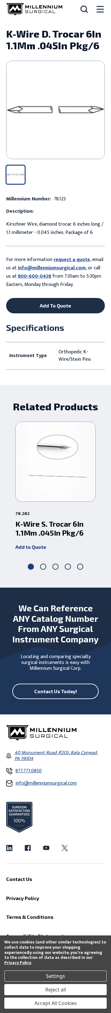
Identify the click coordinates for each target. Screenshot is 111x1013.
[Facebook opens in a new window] (28, 848)
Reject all (55, 989)
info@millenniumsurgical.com (52, 268)
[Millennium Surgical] (34, 9)
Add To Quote (55, 305)
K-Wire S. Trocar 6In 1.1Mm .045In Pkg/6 (49, 528)
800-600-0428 (34, 276)
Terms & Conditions (29, 917)
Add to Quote (30, 547)
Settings (55, 976)
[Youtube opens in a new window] (46, 848)
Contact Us (19, 879)
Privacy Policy (17, 962)
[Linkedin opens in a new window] (9, 848)
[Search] (84, 9)
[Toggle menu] (100, 9)
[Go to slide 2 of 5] (43, 567)
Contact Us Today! (55, 691)
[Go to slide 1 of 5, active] (31, 567)
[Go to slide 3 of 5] (55, 567)
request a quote (72, 259)
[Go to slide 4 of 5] (68, 567)
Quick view (56, 461)
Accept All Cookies (56, 1003)
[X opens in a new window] (65, 848)
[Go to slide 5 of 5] (80, 567)
